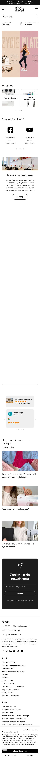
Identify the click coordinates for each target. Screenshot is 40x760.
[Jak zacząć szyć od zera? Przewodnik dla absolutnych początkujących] (20, 461)
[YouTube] (29, 129)
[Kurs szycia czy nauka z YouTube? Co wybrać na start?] (20, 531)
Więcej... (20, 196)
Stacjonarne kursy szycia (11, 709)
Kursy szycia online (9, 706)
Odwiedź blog (8, 447)
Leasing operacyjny (9, 683)
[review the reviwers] (9, 419)
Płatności (5, 674)
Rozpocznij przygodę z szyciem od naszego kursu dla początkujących (20, 2)
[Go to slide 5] (18, 429)
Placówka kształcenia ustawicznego (15, 716)
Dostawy (5, 677)
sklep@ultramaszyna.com (11, 635)
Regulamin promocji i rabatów (13, 686)
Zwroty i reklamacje (9, 668)
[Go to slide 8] (23, 429)
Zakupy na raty (7, 680)
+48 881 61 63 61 (8, 630)
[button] (36, 9)
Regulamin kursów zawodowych (14, 719)
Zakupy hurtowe (8, 692)
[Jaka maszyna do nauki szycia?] (20, 496)
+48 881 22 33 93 (8, 626)
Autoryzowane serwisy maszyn (13, 671)
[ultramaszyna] (19, 8)
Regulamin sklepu (8, 662)
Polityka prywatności (30, 730)
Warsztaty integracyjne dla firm (13, 722)
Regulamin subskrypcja (10, 695)
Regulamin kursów (8, 712)
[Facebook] (10, 129)
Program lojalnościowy (10, 689)
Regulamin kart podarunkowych (13, 665)
